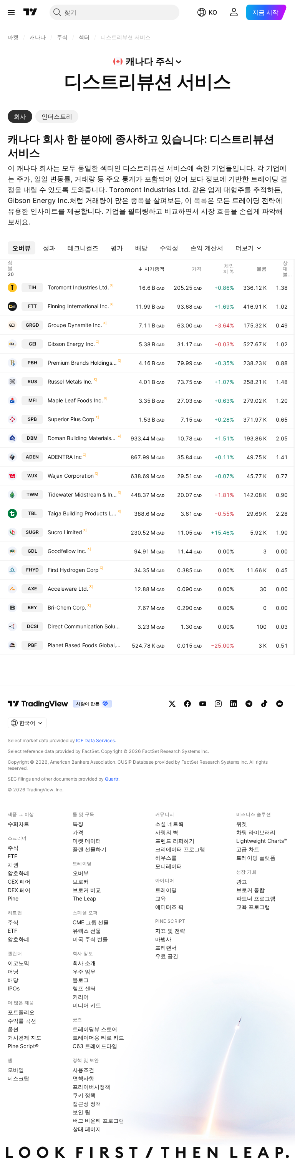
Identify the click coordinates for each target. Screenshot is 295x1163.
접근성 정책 (87, 1103)
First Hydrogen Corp (73, 570)
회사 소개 (84, 963)
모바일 (16, 1070)
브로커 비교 (87, 890)
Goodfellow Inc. (67, 551)
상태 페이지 (87, 1129)
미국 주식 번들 (90, 939)
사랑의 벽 (166, 832)
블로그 (81, 980)
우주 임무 (84, 971)
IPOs (14, 988)
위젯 (241, 824)
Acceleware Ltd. (68, 588)
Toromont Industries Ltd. (78, 287)
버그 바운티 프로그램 (98, 1120)
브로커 (81, 881)
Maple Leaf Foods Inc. (75, 400)
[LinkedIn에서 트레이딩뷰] (233, 703)
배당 (13, 980)
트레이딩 (166, 890)
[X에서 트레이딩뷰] (172, 703)
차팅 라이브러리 (255, 832)
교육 (160, 898)
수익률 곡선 (22, 1020)
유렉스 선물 (87, 930)
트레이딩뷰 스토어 (95, 1029)
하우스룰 (166, 857)
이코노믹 (18, 963)
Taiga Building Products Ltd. (82, 513)
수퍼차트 (18, 824)
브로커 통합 (250, 890)
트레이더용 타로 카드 (98, 1037)
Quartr (111, 779)
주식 (13, 847)
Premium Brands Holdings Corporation (82, 362)
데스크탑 (18, 1078)
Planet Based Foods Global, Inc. (84, 645)
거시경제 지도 (24, 1037)
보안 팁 (81, 1112)
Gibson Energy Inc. (71, 344)
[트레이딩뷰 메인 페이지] (30, 12)
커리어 (81, 997)
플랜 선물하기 (89, 849)
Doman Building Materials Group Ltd (82, 438)
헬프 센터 (84, 988)
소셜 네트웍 (169, 824)
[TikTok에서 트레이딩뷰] (264, 703)
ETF (12, 856)
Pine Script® (23, 1046)
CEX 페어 (19, 881)
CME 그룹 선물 (91, 922)
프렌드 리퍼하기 (174, 840)
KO (213, 12)
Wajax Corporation (71, 475)
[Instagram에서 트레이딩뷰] (218, 703)
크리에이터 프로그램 (180, 849)
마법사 (163, 939)
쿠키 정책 (84, 1095)
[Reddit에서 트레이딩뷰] (279, 703)
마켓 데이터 (87, 840)
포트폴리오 (21, 1012)
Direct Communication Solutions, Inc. (84, 626)
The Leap (84, 898)
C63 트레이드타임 (95, 1046)
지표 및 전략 (170, 930)
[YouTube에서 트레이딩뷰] (202, 703)
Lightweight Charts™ (261, 840)
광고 (241, 881)
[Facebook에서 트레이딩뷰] (187, 703)
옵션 (13, 1029)
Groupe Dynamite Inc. (75, 325)
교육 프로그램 (253, 907)
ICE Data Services (95, 740)
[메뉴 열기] (11, 12)
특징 (78, 824)
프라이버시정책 (91, 1086)
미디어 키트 (87, 1005)
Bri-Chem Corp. (67, 607)
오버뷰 (81, 873)
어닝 (13, 971)
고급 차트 (247, 849)
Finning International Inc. (78, 306)
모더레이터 (168, 866)
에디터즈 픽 (169, 907)
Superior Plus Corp (71, 419)
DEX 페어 (19, 890)
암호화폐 (18, 873)
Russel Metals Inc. (70, 381)
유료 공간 (166, 956)
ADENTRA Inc (65, 457)
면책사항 (83, 1078)
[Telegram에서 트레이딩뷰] (249, 703)
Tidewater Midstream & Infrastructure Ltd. (82, 494)
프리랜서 (166, 947)
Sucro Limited (65, 532)
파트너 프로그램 (255, 898)
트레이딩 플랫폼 (255, 857)
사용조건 (83, 1070)
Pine (13, 898)
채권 (13, 864)
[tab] (20, 116)
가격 (78, 832)
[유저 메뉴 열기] (234, 12)
